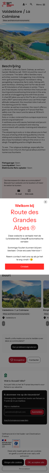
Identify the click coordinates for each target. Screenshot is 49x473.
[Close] (45, 202)
